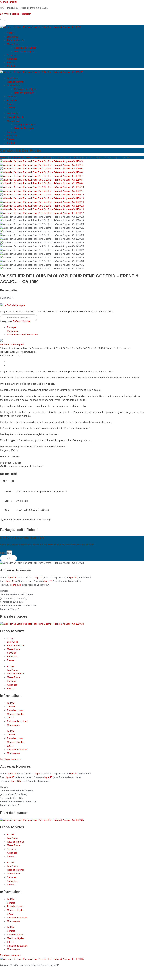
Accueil (11, 33)
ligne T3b (16, 585)
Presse (10, 62)
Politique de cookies (17, 721)
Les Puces (12, 36)
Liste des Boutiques (24, 51)
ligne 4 (39, 577)
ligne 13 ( (12, 577)
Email (3, 552)
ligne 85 (10, 581)
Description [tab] (12, 331)
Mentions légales (15, 714)
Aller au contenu (8, 2)
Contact (11, 66)
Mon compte (13, 725)
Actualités (12, 59)
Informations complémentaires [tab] (22, 334)
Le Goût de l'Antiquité (14, 305)
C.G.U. (10, 717)
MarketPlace (13, 44)
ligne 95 (48, 581)
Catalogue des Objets (25, 47)
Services (11, 55)
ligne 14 (73, 577)
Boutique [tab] (11, 327)
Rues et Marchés (15, 40)
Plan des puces (15, 710)
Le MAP (11, 703)
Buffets (47, 157)
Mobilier (37, 157)
